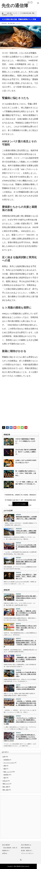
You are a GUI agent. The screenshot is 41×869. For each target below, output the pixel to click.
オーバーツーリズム (9, 762)
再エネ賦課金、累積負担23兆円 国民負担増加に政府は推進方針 (28, 495)
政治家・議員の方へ (26, 850)
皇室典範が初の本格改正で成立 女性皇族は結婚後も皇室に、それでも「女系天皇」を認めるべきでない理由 (20, 643)
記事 (11, 23)
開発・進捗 (5, 789)
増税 (5, 765)
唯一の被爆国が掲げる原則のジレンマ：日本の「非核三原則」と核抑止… (25, 473)
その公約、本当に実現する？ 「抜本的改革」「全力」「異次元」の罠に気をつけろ (26, 576)
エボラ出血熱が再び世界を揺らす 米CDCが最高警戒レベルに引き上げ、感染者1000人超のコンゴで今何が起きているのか (20, 737)
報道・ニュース (16, 23)
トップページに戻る (20, 504)
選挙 (5, 777)
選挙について (6, 783)
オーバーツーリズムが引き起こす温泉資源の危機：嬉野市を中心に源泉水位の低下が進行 (26, 561)
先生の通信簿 (6, 845)
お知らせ (5, 780)
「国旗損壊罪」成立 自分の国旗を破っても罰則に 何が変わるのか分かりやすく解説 (26, 659)
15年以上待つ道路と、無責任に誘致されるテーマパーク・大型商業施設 (26, 531)
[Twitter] (20, 859)
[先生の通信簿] (15, 5)
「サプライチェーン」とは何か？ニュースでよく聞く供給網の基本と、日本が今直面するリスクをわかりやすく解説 (20, 721)
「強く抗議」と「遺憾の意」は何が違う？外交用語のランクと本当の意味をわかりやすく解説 (26, 613)
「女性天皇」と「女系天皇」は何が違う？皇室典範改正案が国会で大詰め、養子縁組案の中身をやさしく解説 (20, 704)
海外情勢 (6, 774)
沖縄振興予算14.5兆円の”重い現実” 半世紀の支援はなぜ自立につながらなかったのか (26, 598)
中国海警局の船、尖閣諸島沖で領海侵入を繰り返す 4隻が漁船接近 (12, 495)
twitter (31, 2)
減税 (5, 768)
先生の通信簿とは (26, 845)
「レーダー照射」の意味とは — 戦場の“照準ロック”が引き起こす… (26, 483)
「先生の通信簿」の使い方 (9, 847)
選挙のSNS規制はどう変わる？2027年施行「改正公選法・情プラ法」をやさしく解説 (26, 627)
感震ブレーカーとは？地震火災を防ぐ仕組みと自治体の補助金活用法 (26, 688)
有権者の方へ (6, 850)
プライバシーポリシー (27, 853)
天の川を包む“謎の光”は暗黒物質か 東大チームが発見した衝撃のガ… (25, 452)
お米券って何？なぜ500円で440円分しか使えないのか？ (25, 461)
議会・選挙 (5, 786)
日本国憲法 (6, 759)
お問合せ (4, 853)
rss (28, 2)
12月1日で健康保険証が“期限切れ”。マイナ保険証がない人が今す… (25, 441)
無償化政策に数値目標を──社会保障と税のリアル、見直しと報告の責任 (26, 517)
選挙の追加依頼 (25, 847)
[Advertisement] (20, 403)
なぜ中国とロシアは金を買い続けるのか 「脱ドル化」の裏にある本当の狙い (26, 674)
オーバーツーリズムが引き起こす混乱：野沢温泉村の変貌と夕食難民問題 (26, 547)
